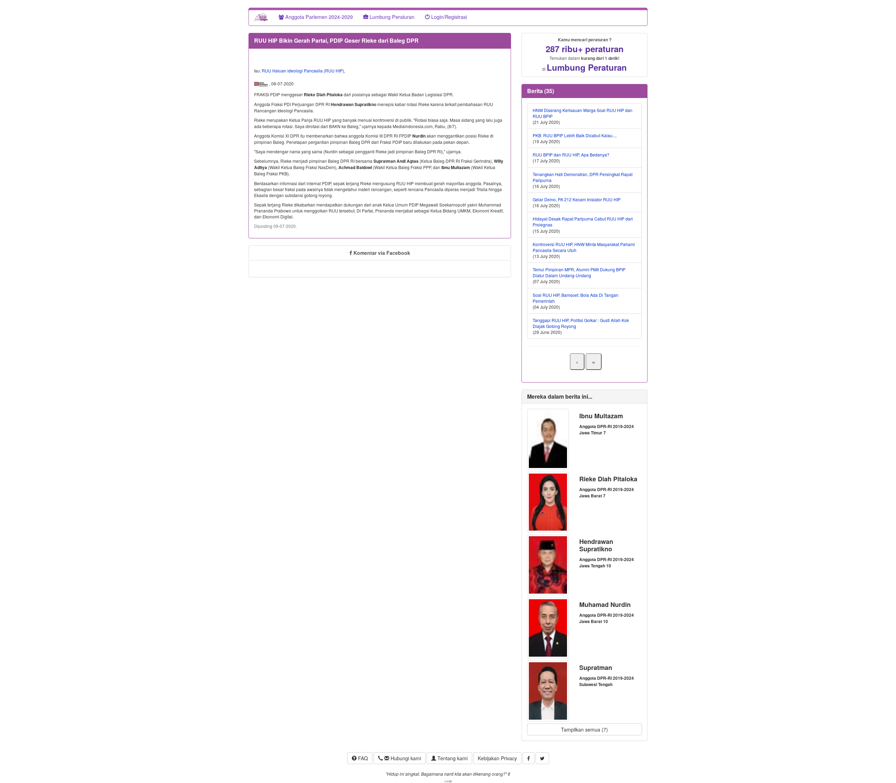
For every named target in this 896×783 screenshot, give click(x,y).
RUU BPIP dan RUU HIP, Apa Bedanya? (571, 155)
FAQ (362, 758)
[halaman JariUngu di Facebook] (528, 758)
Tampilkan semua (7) (584, 729)
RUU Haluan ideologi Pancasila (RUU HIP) (303, 71)
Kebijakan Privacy (497, 758)
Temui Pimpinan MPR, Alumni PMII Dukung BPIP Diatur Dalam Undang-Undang (579, 272)
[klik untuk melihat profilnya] (548, 438)
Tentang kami (452, 758)
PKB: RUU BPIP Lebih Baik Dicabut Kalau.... (575, 135)
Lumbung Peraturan (391, 16)
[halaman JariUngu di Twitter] (542, 758)
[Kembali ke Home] (261, 17)
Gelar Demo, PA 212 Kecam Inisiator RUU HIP (577, 199)
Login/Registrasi (448, 16)
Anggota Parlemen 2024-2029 (318, 16)
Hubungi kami (405, 758)
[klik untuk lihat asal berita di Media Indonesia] (261, 84)
